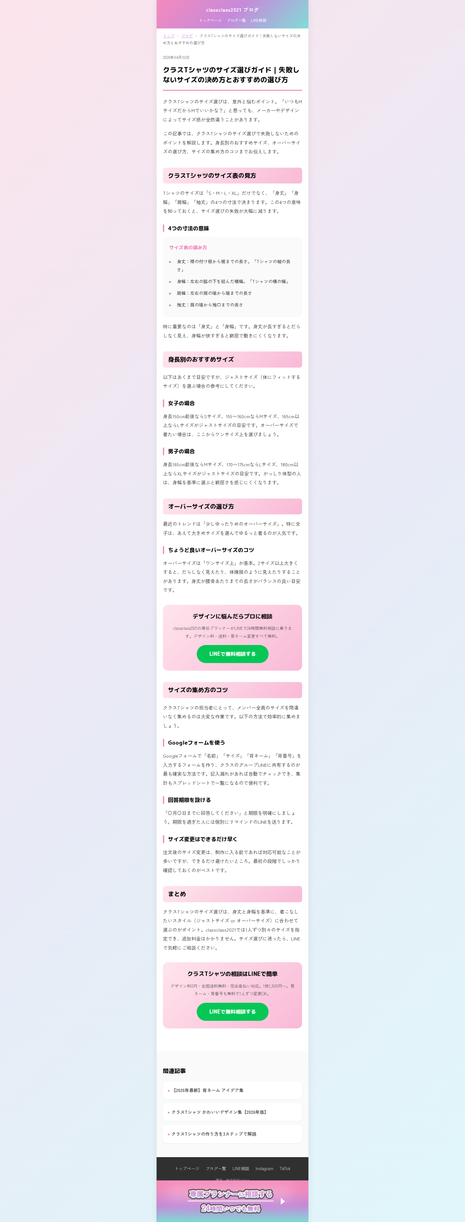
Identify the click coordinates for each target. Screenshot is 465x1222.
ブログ (187, 35)
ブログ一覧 (236, 20)
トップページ (210, 20)
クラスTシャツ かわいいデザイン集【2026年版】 (220, 1112)
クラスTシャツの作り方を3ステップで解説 (213, 1134)
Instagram (264, 1168)
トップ (168, 35)
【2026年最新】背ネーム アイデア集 (207, 1090)
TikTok (285, 1168)
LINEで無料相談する (232, 653)
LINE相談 (258, 20)
